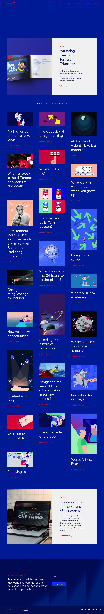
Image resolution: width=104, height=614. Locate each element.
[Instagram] (82, 609)
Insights (61, 3)
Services (69, 3)
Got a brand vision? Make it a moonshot (83, 146)
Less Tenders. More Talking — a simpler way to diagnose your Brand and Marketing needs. (19, 243)
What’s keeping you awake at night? (83, 346)
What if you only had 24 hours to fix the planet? (51, 276)
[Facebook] (89, 609)
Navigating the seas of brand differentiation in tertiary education (50, 390)
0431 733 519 (24, 610)
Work (54, 3)
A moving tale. (18, 472)
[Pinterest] (85, 609)
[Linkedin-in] (100, 609)
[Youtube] (92, 609)
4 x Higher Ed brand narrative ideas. (19, 136)
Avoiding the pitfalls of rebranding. (49, 344)
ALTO (11, 3)
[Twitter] (96, 609)
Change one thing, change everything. (18, 294)
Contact (96, 3)
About (78, 3)
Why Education (87, 3)
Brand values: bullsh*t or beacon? (49, 222)
